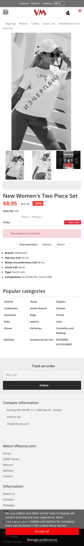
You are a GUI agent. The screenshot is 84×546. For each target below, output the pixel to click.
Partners (8, 499)
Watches (9, 339)
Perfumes (35, 328)
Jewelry (34, 321)
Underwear (11, 308)
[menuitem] (15, 165)
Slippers (61, 301)
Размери (8, 505)
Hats (59, 321)
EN (59, 3)
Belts (7, 321)
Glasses (60, 308)
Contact (24, 3)
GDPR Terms (11, 459)
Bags (33, 315)
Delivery (47, 3)
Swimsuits (10, 315)
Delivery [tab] (47, 244)
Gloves (8, 328)
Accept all (42, 531)
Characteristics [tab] (28, 244)
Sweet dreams (38, 308)
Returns (35, 3)
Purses (60, 315)
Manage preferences (42, 540)
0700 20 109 (13, 417)
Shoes (33, 301)
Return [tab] (61, 244)
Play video (73, 222)
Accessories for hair (42, 339)
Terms (7, 453)
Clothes (8, 301)
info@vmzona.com (18, 424)
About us (9, 494)
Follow (43, 385)
